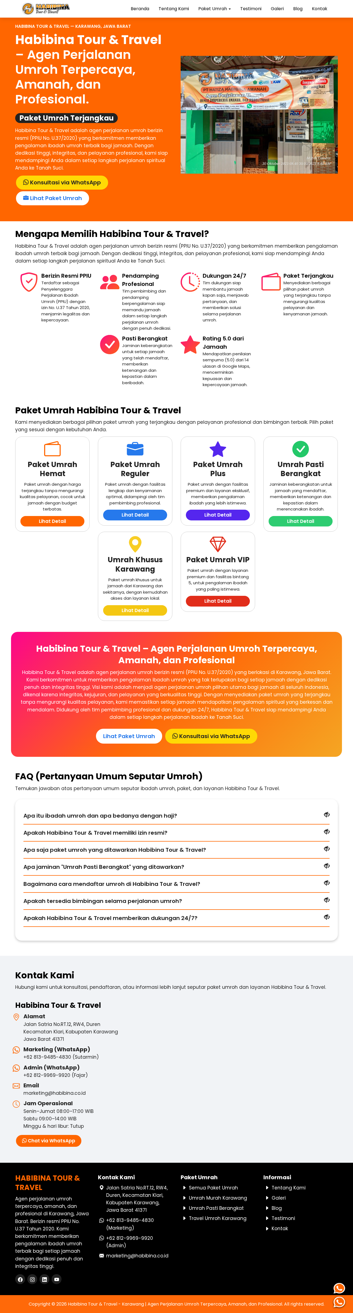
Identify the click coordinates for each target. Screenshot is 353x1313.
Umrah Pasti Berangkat (216, 1208)
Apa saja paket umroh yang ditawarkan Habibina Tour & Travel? (114, 850)
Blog (298, 9)
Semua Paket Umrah (213, 1187)
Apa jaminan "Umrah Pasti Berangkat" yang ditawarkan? (103, 867)
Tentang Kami (174, 9)
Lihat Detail (52, 521)
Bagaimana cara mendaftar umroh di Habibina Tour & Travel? (111, 884)
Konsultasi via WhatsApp (65, 182)
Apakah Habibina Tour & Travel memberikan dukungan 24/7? (110, 918)
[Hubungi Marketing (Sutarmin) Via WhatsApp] (340, 1288)
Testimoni (250, 9)
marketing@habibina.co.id (54, 1093)
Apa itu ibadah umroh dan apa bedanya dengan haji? (100, 816)
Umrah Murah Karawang (218, 1198)
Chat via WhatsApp (51, 1140)
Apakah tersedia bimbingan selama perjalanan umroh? (102, 901)
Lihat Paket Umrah (55, 198)
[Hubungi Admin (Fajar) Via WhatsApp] (340, 1301)
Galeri (277, 9)
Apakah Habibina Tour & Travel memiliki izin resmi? (95, 833)
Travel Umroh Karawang (218, 1218)
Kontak (319, 9)
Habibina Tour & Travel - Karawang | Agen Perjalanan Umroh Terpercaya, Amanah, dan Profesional (175, 1304)
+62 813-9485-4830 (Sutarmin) (61, 1057)
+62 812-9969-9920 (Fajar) (55, 1075)
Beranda (140, 9)
